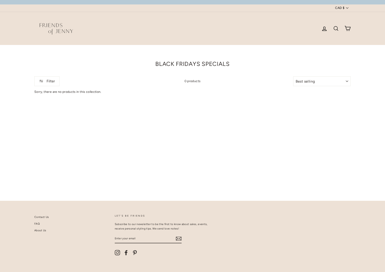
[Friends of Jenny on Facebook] (126, 252)
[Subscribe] (179, 238)
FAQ (37, 223)
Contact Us (41, 217)
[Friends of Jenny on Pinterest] (134, 252)
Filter (50, 81)
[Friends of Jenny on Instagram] (117, 252)
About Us (40, 230)
